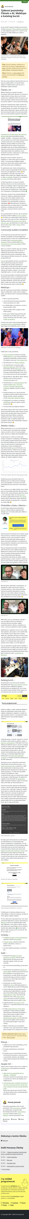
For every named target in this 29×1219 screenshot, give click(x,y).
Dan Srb (22, 495)
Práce (5, 1205)
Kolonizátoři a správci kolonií (15, 1166)
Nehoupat (18, 369)
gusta (12, 985)
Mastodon (14, 1119)
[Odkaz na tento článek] (21, 16)
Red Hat (20, 70)
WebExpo (18, 347)
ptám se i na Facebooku (8, 743)
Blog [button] (25, 1)
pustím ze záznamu (9, 319)
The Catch (19, 384)
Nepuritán (11, 398)
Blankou (4, 347)
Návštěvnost (21, 21)
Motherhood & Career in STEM (12, 1018)
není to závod (11, 1037)
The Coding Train (22, 360)
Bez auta (9, 1160)
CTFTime (5, 386)
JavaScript (17, 851)
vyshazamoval (7, 380)
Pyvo (2, 261)
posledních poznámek (21, 29)
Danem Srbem (8, 942)
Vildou (18, 225)
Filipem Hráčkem (19, 362)
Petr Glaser (23, 497)
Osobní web (7, 1119)
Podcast (15, 1203)
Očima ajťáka (17, 939)
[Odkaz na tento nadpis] (12, 90)
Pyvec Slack (21, 1009)
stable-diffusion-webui (9, 995)
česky (19, 215)
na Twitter (4, 179)
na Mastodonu (5, 1068)
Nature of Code (12, 356)
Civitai (24, 1000)
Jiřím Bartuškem (19, 383)
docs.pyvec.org (18, 1003)
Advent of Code (23, 475)
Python (22, 851)
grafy (13, 448)
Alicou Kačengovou (21, 937)
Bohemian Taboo (20, 398)
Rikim (10, 225)
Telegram (5, 1140)
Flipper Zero (12, 384)
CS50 (12, 851)
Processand (14, 70)
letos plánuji (17, 73)
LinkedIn (22, 1119)
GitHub (5, 1121)
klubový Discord (13, 1009)
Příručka (6, 1203)
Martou (3, 510)
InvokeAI (22, 998)
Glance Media (6, 70)
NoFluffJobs (6, 402)
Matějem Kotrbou (9, 937)
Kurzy (24, 1203)
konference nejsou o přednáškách (11, 324)
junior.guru (9, 29)
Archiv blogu (6, 1169)
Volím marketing (12, 1157)
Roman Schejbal (8, 355)
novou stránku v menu (19, 684)
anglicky (23, 215)
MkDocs (3, 922)
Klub (12, 1205)
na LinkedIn (9, 177)
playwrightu (21, 779)
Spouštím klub (11, 1163)
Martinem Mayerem (9, 367)
